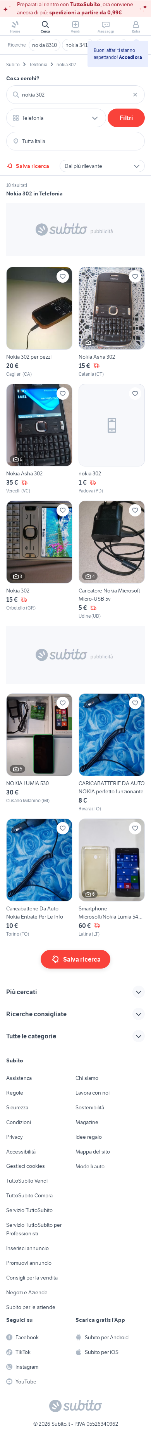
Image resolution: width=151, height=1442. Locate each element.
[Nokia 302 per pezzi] (39, 322)
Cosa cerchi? (22, 78)
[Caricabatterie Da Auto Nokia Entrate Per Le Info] (39, 878)
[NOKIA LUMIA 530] (39, 752)
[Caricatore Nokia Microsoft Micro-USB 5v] (112, 560)
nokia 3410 (78, 44)
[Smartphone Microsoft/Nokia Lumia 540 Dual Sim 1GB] (112, 878)
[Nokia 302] (39, 560)
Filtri (126, 118)
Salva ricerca (32, 165)
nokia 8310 (44, 44)
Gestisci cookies (25, 1165)
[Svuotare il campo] (135, 95)
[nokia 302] (112, 439)
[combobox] (75, 95)
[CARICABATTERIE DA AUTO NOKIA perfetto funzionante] (112, 752)
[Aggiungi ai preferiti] (63, 276)
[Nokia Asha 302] (112, 322)
